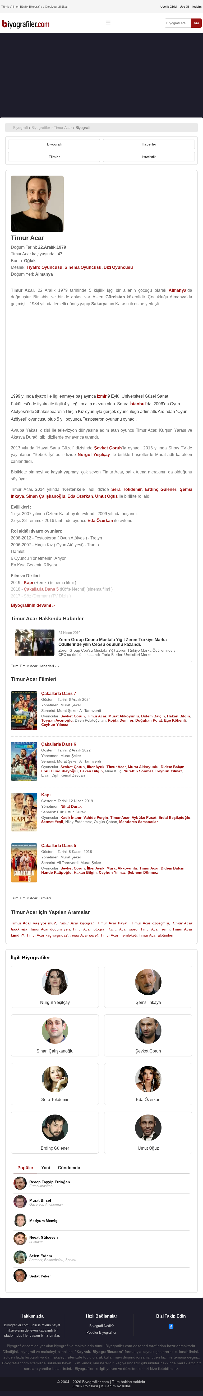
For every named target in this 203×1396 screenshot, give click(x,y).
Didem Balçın (153, 716)
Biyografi (54, 144)
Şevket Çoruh (73, 716)
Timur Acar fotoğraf (88, 929)
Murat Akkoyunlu (123, 716)
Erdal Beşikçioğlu (174, 817)
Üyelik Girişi (168, 6)
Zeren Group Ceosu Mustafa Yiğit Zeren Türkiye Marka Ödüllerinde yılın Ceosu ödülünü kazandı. (112, 642)
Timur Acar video (122, 929)
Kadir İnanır (71, 817)
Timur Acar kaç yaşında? (47, 935)
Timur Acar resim (155, 929)
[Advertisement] (101, 75)
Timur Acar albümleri (156, 935)
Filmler (54, 157)
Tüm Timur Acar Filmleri (31, 898)
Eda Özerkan (148, 1099)
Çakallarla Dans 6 (58, 744)
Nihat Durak (71, 806)
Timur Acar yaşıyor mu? (33, 923)
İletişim (197, 6)
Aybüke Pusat (144, 817)
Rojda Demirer (120, 720)
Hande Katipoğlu (56, 872)
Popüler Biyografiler (101, 1332)
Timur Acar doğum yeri (50, 929)
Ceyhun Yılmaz (54, 724)
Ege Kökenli (175, 720)
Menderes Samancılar (138, 822)
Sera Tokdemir (54, 1099)
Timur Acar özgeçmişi (150, 923)
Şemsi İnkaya (148, 1002)
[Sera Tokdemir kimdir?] (55, 1080)
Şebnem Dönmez (143, 872)
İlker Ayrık (95, 767)
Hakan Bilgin (178, 716)
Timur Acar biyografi (76, 923)
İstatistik (149, 157)
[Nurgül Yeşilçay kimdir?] (55, 983)
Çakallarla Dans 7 (58, 693)
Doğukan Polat (148, 720)
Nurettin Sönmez (138, 771)
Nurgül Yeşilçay (55, 1002)
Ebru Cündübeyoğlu (59, 771)
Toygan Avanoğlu (57, 720)
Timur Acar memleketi (118, 935)
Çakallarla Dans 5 (58, 845)
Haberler (149, 144)
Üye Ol (184, 6)
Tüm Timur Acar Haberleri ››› (35, 666)
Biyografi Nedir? (101, 1326)
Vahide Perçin (96, 817)
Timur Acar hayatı (113, 923)
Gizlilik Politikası (85, 1386)
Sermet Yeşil (52, 822)
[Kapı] (24, 813)
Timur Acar (96, 716)
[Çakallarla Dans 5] (24, 863)
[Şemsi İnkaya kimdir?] (148, 983)
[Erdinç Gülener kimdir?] (55, 1129)
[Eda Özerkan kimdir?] (148, 1080)
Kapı (45, 795)
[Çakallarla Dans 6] (24, 762)
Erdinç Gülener (55, 1148)
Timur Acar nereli (84, 935)
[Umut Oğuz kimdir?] (148, 1129)
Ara (196, 23)
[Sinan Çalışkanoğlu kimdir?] (55, 1031)
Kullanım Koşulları (116, 1386)
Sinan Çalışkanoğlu (54, 1051)
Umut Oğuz (148, 1148)
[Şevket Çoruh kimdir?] (148, 1031)
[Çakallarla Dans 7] (24, 711)
